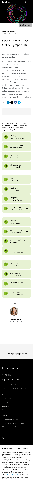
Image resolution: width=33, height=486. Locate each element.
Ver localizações (9, 383)
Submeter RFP (6, 406)
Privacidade (26, 448)
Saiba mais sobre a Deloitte (14, 388)
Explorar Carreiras (10, 379)
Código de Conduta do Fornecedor (12, 427)
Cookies (18, 448)
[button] (25, 2)
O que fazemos (6, 398)
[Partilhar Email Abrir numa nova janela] (19, 102)
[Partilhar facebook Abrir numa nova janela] (15, 102)
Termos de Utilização (7, 448)
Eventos (4, 416)
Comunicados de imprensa (10, 419)
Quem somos (6, 395)
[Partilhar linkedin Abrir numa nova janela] (8, 102)
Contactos (6, 374)
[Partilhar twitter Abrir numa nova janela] (11, 102)
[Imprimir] (3, 102)
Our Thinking (5, 402)
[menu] (30, 2)
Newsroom (5, 410)
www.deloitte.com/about (13, 474)
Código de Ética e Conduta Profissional (13, 423)
